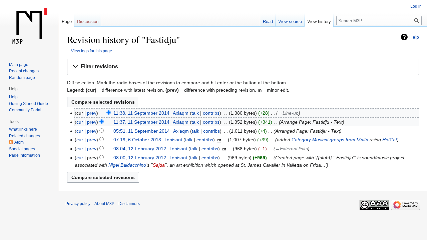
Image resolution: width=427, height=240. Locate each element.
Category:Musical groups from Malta (330, 139)
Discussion (87, 21)
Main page (18, 64)
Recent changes (24, 71)
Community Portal (25, 110)
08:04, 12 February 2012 (139, 148)
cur (79, 122)
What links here (23, 129)
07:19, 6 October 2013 (137, 139)
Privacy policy (77, 203)
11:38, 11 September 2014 (141, 113)
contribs (211, 113)
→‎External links (291, 148)
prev (91, 113)
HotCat (389, 139)
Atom (19, 142)
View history (319, 21)
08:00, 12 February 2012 (139, 157)
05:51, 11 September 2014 (141, 131)
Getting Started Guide (28, 103)
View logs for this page (91, 51)
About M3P (104, 203)
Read (268, 21)
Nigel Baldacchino (127, 165)
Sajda (159, 165)
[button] (243, 66)
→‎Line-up (288, 113)
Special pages (22, 149)
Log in (416, 6)
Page (67, 21)
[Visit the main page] (29, 26)
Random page (22, 77)
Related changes (24, 136)
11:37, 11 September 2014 (141, 122)
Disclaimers (129, 203)
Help (414, 37)
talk (195, 113)
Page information (24, 155)
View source (290, 21)
